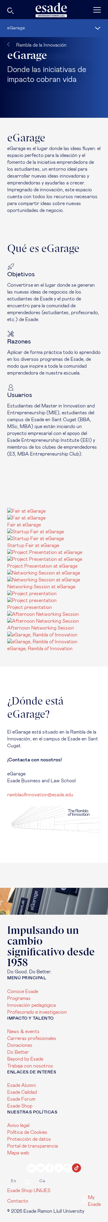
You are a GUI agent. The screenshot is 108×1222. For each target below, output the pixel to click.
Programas (19, 998)
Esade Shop (19, 1106)
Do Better (18, 1052)
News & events (23, 1031)
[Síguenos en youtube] (58, 1168)
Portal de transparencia (32, 1146)
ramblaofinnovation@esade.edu (40, 794)
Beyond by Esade (25, 1059)
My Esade (94, 1201)
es (27, 1181)
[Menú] (85, 9)
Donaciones (19, 1045)
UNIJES (42, 1190)
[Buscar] (25, 11)
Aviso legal (18, 1125)
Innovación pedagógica (31, 1005)
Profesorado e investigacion (37, 1012)
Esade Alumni (21, 1085)
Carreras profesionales (31, 1038)
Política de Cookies (27, 1132)
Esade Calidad (22, 1092)
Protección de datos (29, 1139)
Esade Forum (21, 1099)
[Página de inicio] (54, 9)
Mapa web (18, 1153)
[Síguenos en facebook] (49, 1169)
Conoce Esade (22, 991)
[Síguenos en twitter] (40, 1168)
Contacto (17, 1201)
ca (42, 1181)
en (13, 1181)
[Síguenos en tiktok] (76, 1168)
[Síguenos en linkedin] (31, 1169)
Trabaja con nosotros (30, 1066)
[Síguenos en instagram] (67, 1168)
